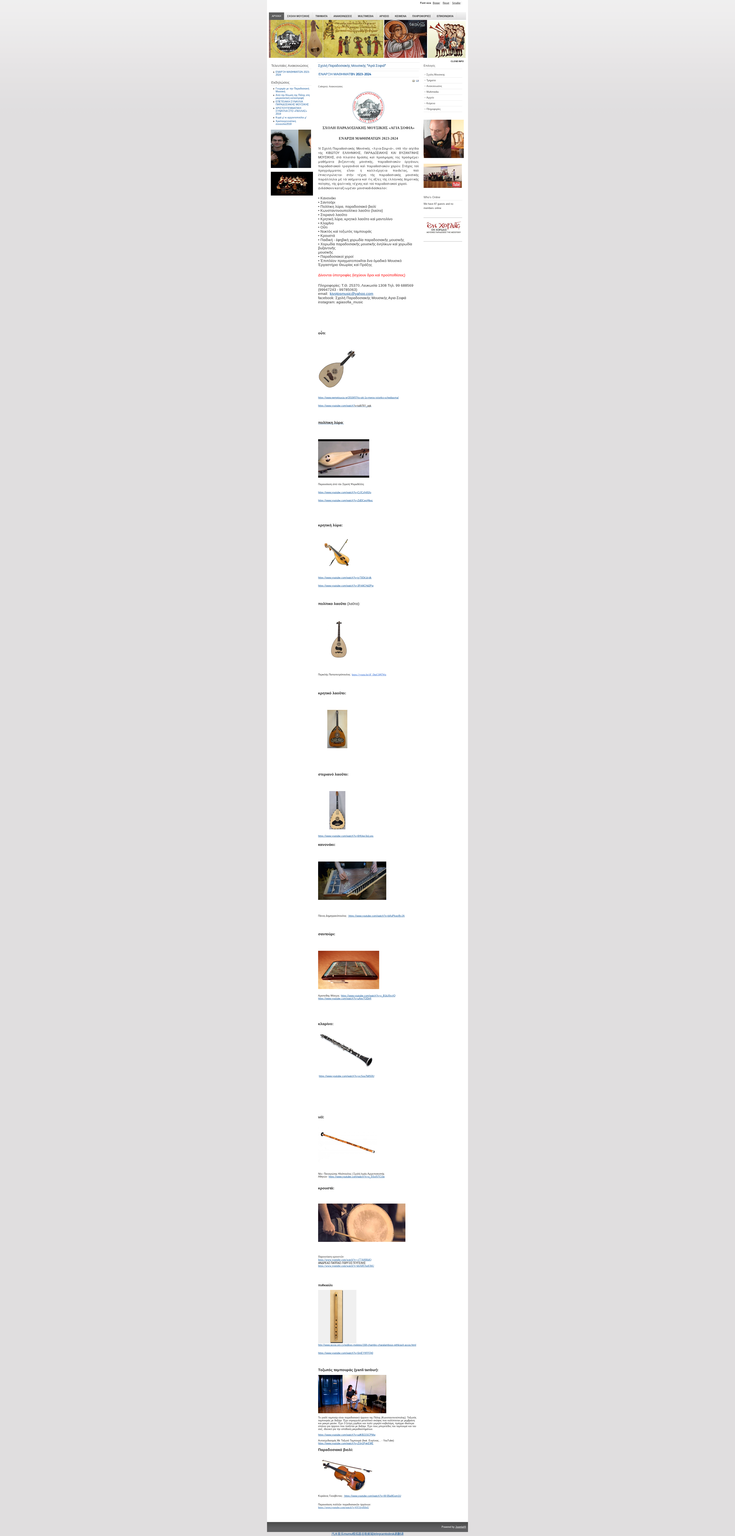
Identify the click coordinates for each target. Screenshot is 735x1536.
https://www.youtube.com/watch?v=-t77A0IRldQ (344, 1259)
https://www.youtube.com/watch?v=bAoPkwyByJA (377, 915)
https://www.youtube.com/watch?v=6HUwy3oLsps (345, 836)
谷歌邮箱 (367, 1533)
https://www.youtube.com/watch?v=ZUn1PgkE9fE (345, 1443)
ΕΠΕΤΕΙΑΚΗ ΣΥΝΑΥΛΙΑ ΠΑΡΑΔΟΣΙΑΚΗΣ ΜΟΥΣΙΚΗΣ (292, 103)
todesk (389, 1533)
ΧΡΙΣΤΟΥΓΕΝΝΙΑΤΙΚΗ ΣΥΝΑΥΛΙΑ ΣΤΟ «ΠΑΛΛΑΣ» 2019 (291, 111)
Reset (446, 3)
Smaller (456, 3)
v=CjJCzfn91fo (363, 492)
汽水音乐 (338, 1533)
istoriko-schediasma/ (387, 397)
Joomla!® (460, 1526)
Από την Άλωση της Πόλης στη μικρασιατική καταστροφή (293, 96)
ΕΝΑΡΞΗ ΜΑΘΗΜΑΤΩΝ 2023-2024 (293, 73)
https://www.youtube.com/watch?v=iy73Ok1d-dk (345, 577)
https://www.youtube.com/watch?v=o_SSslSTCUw (357, 1176)
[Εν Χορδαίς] (445, 238)
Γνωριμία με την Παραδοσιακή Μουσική (292, 90)
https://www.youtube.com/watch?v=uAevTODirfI (344, 998)
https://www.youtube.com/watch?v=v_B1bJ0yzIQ (368, 995)
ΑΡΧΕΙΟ (384, 16)
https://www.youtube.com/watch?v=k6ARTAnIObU (346, 1265)
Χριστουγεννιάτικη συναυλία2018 (286, 122)
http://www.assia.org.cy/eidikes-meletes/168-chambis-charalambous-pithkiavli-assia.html (367, 1345)
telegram (379, 1533)
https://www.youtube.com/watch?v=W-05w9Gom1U (372, 1495)
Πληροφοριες (421, 16)
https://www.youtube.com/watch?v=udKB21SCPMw (346, 1434)
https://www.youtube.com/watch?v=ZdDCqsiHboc (345, 500)
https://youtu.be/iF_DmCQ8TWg (369, 674)
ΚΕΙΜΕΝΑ (400, 16)
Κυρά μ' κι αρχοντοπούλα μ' (291, 117)
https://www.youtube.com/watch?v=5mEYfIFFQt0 (345, 1353)
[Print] (413, 81)
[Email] (417, 81)
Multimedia (365, 16)
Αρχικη (276, 16)
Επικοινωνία (445, 16)
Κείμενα (430, 103)
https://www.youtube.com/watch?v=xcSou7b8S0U (346, 1076)
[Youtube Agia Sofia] (443, 187)
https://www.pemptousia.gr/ (333, 397)
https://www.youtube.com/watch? (336, 405)
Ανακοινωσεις (342, 16)
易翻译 (399, 1533)
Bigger (436, 3)
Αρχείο (430, 97)
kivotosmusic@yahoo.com (351, 294)
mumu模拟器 (352, 1533)
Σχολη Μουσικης (298, 16)
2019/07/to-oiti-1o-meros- (362, 397)
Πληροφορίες (433, 109)
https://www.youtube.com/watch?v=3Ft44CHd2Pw (345, 585)
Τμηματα (321, 16)
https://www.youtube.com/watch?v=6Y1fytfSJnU (343, 1507)
